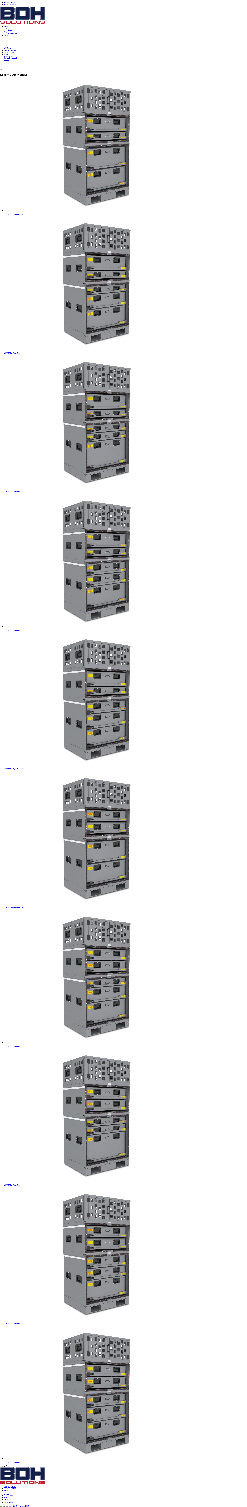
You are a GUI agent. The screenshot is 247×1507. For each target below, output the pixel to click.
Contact (6, 36)
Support (6, 32)
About (6, 26)
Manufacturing (8, 56)
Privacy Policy (9, 1503)
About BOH (7, 49)
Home (6, 47)
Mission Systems (10, 4)
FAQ (9, 28)
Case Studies (8, 1496)
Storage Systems (10, 2)
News (10, 30)
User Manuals (12, 34)
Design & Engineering (11, 58)
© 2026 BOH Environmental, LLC (18, 1506)
